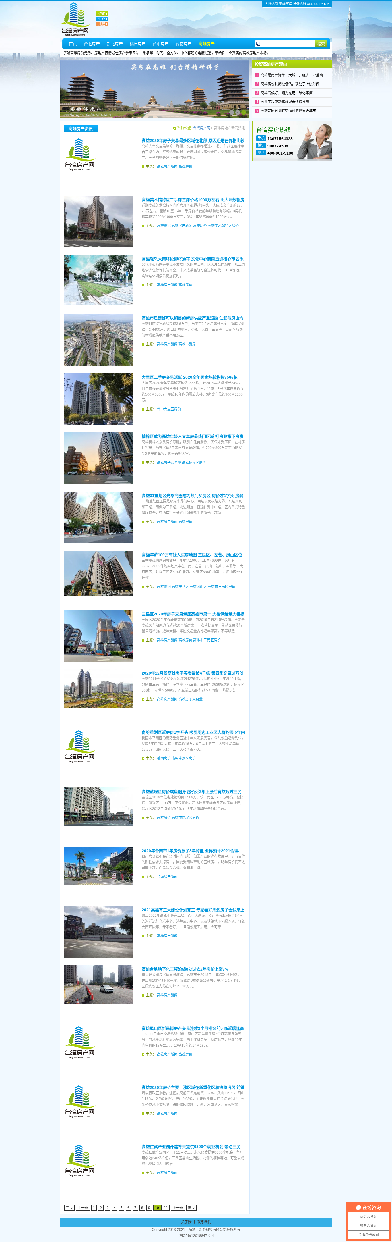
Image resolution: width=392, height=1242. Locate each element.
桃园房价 (164, 758)
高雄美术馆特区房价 (223, 226)
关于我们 (188, 1222)
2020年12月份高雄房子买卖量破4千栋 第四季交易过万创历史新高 (192, 673)
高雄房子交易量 (169, 463)
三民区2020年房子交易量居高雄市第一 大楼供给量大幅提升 (193, 614)
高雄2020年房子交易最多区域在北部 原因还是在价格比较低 (193, 140)
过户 (101, 19)
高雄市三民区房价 (221, 587)
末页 (191, 1208)
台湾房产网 (201, 128)
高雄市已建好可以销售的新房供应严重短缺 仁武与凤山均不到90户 (192, 318)
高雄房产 (207, 43)
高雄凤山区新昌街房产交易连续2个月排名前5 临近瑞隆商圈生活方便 (193, 1028)
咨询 (101, 14)
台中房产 (161, 43)
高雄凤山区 (198, 587)
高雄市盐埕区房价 (185, 818)
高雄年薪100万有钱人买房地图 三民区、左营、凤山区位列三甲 (192, 555)
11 (166, 1208)
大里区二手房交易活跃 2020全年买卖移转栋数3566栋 (190, 377)
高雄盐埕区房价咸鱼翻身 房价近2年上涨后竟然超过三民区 (192, 791)
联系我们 (204, 1222)
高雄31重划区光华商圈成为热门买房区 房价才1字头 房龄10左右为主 (192, 495)
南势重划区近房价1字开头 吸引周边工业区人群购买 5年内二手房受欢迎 (193, 732)
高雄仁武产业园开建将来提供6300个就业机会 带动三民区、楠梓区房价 (191, 1146)
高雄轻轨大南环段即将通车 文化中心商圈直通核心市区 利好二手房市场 (193, 259)
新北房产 (115, 43)
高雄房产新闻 (167, 167)
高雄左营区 (180, 587)
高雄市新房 (187, 344)
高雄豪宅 (164, 226)
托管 (101, 24)
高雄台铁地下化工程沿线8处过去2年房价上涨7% (185, 969)
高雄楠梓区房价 (194, 463)
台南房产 (184, 43)
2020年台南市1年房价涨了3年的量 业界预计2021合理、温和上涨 (192, 851)
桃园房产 (138, 43)
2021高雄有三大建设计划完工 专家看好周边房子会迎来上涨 (193, 910)
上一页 (83, 1208)
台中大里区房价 (169, 409)
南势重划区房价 (184, 758)
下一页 (178, 1208)
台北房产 (92, 43)
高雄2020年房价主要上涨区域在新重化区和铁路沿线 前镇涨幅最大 (193, 1087)
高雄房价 (185, 167)
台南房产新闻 (167, 877)
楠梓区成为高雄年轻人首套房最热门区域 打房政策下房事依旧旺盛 (192, 436)
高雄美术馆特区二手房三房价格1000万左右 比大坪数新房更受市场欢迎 (193, 200)
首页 (73, 43)
